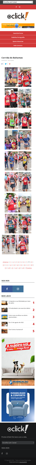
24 (23, 268)
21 (13, 268)
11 (7, 265)
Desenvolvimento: (18, 462)
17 (28, 265)
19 (5, 268)
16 (25, 265)
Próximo (29, 268)
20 (9, 268)
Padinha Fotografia (18, 37)
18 (31, 265)
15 (21, 265)
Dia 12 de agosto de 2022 (16, 322)
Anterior (6, 262)
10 (3, 265)
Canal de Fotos (18, 33)
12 (11, 265)
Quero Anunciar (18, 41)
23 (19, 268)
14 (17, 265)
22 (16, 268)
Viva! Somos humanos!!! (15, 329)
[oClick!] (18, 429)
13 (14, 265)
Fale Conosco (18, 45)
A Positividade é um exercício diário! (19, 308)
